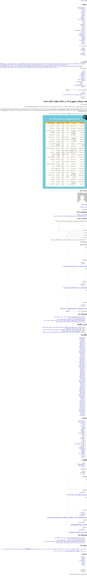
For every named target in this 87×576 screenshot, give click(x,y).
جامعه (83, 20)
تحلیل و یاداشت (81, 19)
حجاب (46, 548)
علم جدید (82, 32)
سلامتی (82, 29)
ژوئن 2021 (82, 412)
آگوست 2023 (81, 381)
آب (86, 548)
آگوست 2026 (81, 337)
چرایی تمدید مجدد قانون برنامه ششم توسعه (78, 532)
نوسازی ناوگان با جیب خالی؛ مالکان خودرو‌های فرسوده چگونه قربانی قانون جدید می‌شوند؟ (62, 329)
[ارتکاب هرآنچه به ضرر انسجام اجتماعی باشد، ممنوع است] (77, 280)
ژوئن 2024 (82, 369)
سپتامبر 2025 (81, 350)
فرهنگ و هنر (81, 35)
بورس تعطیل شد (81, 214)
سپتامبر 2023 (81, 380)
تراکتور (55, 548)
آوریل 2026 (82, 342)
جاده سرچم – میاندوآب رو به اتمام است (73, 328)
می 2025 (82, 355)
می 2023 (82, 384)
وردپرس (82, 466)
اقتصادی (82, 15)
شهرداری (21, 548)
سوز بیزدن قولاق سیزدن (79, 30)
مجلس (7, 548)
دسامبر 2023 (81, 376)
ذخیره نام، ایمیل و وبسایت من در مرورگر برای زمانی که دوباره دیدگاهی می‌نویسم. (68, 239)
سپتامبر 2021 (81, 409)
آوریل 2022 (82, 400)
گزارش (82, 37)
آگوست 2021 (81, 410)
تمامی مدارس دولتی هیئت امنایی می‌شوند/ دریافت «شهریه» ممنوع (14, 67)
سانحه (83, 209)
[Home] (86, 68)
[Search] (86, 88)
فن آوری (82, 36)
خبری (83, 23)
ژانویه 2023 (82, 389)
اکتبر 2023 (82, 378)
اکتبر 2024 (82, 364)
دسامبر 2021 (81, 405)
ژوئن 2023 (82, 383)
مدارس (4, 548)
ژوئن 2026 (82, 339)
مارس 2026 (81, 343)
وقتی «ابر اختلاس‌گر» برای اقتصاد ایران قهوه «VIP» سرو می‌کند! (73, 308)
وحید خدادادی (84, 204)
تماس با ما (82, 49)
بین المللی (82, 74)
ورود (83, 462)
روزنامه (28, 549)
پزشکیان (67, 551)
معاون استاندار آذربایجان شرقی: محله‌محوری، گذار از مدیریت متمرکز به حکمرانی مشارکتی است (20, 66)
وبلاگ (83, 50)
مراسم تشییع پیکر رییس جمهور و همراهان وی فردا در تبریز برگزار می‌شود (70, 215)
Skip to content (84, 0)
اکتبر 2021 (82, 407)
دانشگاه (82, 25)
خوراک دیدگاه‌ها (81, 465)
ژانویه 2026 (82, 346)
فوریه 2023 (82, 388)
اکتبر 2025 (82, 349)
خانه (83, 70)
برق (68, 548)
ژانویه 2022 (82, 404)
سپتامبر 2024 (81, 365)
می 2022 (82, 399)
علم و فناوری (81, 33)
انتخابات (73, 548)
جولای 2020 (82, 415)
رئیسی (35, 548)
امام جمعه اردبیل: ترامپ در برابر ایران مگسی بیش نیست (75, 266)
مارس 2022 (81, 401)
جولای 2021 (82, 411)
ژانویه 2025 (82, 360)
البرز (81, 82)
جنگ (48, 548)
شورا (18, 548)
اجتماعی (82, 9)
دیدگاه (85, 230)
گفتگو (83, 38)
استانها (83, 14)
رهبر (83, 26)
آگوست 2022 (81, 395)
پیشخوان (82, 18)
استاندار (77, 548)
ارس (80, 548)
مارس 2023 (81, 387)
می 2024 (82, 370)
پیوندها (83, 48)
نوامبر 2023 (82, 377)
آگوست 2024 (81, 366)
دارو (39, 548)
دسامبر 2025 (81, 347)
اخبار (83, 10)
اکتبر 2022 (82, 393)
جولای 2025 (82, 353)
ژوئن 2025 (82, 354)
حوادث (83, 21)
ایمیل (85, 234)
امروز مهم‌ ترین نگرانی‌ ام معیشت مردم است (71, 330)
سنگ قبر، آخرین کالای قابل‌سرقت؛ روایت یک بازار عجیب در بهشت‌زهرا (69, 316)
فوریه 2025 (82, 359)
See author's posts (83, 207)
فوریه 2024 (82, 373)
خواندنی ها (82, 24)
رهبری (32, 548)
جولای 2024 (82, 367)
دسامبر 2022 (81, 390)
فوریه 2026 (82, 344)
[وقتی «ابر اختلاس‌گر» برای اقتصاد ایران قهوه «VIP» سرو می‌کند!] (77, 301)
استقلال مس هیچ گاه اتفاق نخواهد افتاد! (79, 524)
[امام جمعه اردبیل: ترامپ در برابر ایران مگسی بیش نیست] (77, 259)
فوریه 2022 (82, 403)
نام (86, 232)
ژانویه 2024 (82, 375)
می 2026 (82, 341)
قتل (10, 548)
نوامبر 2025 (82, 348)
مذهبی (83, 41)
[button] (83, 68)
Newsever (72, 574)
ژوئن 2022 (82, 398)
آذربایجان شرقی (81, 7)
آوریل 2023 (82, 386)
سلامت (82, 27)
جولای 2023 (82, 382)
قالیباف (12, 548)
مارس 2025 (81, 358)
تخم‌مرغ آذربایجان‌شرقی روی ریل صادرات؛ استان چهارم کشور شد (14, 64)
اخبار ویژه (82, 12)
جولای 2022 (82, 397)
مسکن (82, 550)
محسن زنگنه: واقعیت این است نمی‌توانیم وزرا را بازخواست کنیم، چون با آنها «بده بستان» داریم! (67, 517)
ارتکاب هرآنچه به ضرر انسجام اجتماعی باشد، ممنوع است (75, 287)
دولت (38, 548)
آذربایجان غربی (81, 8)
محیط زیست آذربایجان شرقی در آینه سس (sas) (77, 494)
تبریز (61, 548)
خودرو (42, 548)
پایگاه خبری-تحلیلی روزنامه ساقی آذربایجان (73, 58)
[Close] (86, 1)
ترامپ (58, 548)
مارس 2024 (81, 372)
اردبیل (83, 13)
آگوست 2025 (81, 352)
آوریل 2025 (82, 356)
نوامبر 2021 (82, 406)
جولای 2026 (82, 338)
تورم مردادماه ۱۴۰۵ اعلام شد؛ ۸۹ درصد (76, 318)
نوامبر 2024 (82, 363)
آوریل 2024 (82, 371)
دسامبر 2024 (81, 361)
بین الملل (82, 16)
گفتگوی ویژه (81, 40)
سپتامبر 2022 (81, 394)
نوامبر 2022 (82, 392)
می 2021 (82, 414)
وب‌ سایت (85, 237)
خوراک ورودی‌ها (81, 463)
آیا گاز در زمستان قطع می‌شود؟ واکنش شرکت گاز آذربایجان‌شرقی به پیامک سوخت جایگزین (61, 327)
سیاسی (82, 31)
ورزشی (82, 42)
